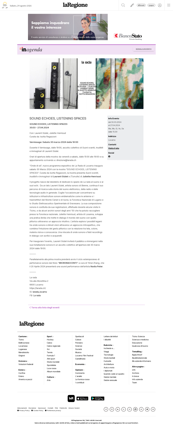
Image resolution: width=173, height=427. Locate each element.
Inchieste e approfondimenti (111, 348)
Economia (80, 364)
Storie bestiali (109, 358)
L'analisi (78, 376)
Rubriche (108, 345)
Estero (21, 370)
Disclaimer (32, 408)
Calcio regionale (53, 346)
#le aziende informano (141, 361)
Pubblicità (63, 408)
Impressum (42, 408)
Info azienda (137, 379)
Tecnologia (108, 355)
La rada (37, 295)
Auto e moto (109, 367)
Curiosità (107, 361)
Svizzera (22, 361)
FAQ (56, 408)
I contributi (79, 382)
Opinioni (79, 370)
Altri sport (51, 359)
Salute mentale (110, 377)
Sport (50, 336)
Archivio (135, 373)
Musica (78, 352)
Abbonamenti (22, 408)
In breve (135, 376)
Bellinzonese (23, 343)
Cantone (22, 336)
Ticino (21, 339)
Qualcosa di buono (140, 346)
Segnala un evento (143, 49)
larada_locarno (40, 292)
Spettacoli (79, 336)
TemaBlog (137, 351)
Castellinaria (80, 359)
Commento (80, 373)
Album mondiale (53, 371)
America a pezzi (25, 379)
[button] (106, 409)
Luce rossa (51, 368)
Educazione (137, 343)
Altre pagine (138, 366)
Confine (21, 373)
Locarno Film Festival (84, 355)
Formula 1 (51, 355)
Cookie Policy (38, 410)
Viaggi (106, 351)
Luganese (22, 349)
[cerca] (123, 5)
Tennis (49, 352)
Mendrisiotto (23, 352)
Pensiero (79, 343)
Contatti (50, 408)
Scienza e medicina (140, 339)
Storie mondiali (53, 362)
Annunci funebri (74, 408)
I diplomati (108, 371)
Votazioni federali (25, 364)
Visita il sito (113, 148)
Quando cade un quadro (114, 374)
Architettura (109, 364)
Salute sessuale (110, 380)
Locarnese (23, 346)
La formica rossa (82, 379)
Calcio (49, 343)
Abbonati (141, 5)
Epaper (151, 5)
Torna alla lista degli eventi (45, 307)
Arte (48, 380)
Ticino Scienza (138, 336)
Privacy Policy (24, 410)
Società (78, 349)
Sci (48, 349)
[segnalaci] (132, 5)
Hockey (50, 339)
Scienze (78, 346)
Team (134, 382)
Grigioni (21, 355)
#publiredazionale (139, 358)
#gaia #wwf (137, 355)
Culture (50, 377)
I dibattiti (107, 339)
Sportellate (51, 365)
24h (133, 370)
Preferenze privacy (53, 410)
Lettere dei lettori (111, 336)
